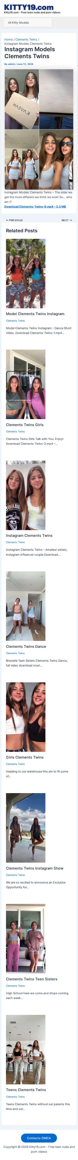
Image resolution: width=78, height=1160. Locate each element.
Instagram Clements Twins (29, 535)
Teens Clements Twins (26, 1090)
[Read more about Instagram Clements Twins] (25, 495)
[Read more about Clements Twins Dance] (25, 606)
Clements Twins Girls (25, 424)
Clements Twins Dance (26, 646)
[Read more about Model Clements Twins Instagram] (25, 273)
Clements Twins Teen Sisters (31, 979)
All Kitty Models (18, 22)
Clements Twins (15, 320)
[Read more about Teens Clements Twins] (25, 1049)
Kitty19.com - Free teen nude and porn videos (32, 12)
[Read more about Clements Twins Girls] (25, 384)
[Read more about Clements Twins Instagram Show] (25, 827)
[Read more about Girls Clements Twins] (25, 716)
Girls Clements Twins (25, 757)
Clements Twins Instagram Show (34, 868)
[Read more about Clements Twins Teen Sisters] (25, 938)
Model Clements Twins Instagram (35, 313)
